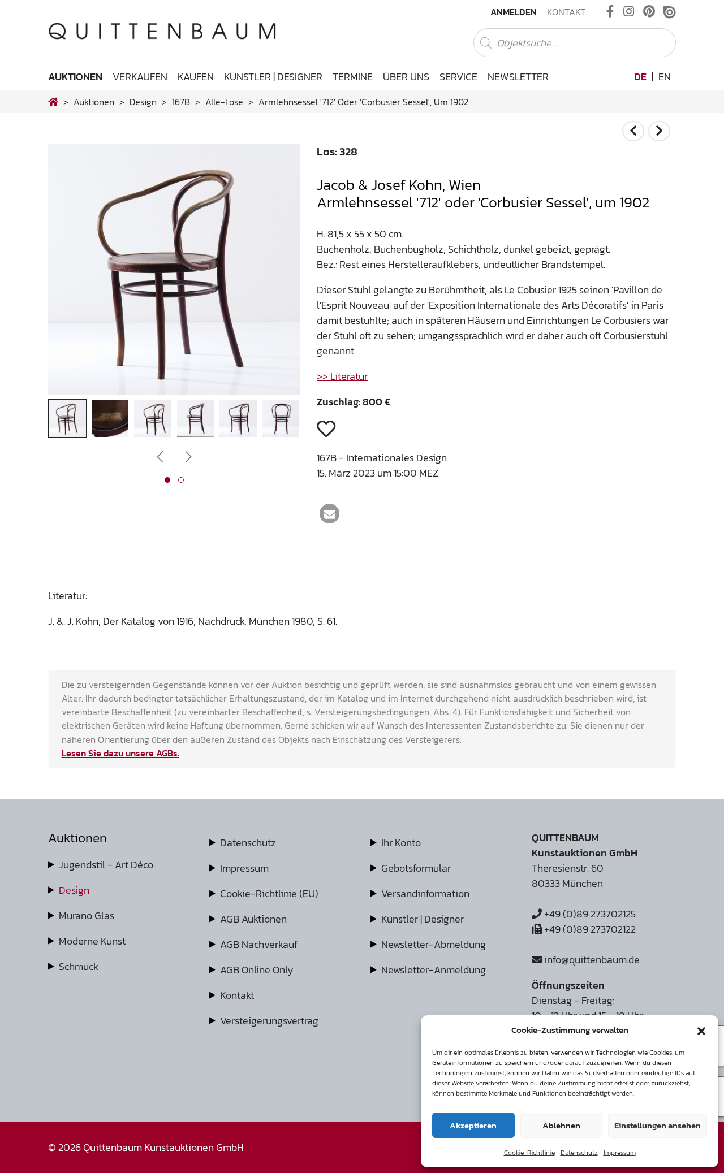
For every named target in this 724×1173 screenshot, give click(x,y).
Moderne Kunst (92, 941)
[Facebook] (610, 12)
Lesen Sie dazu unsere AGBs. (120, 753)
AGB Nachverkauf (259, 944)
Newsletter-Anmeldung (433, 969)
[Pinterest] (649, 12)
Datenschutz (579, 1153)
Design (74, 890)
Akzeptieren (473, 1125)
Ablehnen (561, 1125)
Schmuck (78, 966)
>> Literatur (342, 376)
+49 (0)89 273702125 (589, 913)
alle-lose (224, 102)
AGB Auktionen (253, 919)
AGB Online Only (257, 969)
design (143, 102)
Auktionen (75, 76)
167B (181, 102)
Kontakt (566, 12)
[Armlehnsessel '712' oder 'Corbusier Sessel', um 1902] (174, 391)
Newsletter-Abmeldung (433, 944)
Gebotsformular (416, 868)
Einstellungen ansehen (657, 1125)
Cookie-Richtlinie (529, 1153)
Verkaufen (140, 76)
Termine (353, 76)
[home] (53, 102)
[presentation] (73, 272)
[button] (701, 1030)
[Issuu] (669, 12)
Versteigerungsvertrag (269, 1020)
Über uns (406, 76)
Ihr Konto (401, 842)
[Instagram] (628, 12)
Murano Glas (86, 915)
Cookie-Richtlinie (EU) (269, 893)
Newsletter (518, 76)
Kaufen (196, 76)
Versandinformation (425, 893)
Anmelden (513, 12)
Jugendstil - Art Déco (106, 864)
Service (458, 76)
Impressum (620, 1153)
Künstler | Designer (273, 76)
